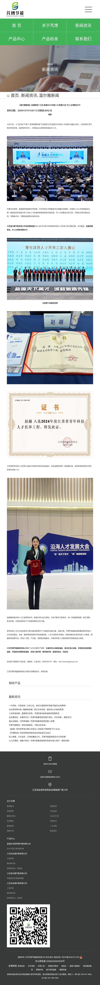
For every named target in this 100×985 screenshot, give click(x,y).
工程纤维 (10, 858)
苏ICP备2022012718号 (70, 957)
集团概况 (10, 806)
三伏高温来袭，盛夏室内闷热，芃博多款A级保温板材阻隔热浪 (34, 713)
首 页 (16, 25)
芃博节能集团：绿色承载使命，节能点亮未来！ (28, 725)
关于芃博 (50, 25)
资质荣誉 (10, 811)
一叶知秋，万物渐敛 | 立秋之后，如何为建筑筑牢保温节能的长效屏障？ (38, 705)
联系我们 (83, 38)
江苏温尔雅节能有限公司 (17, 873)
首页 (15, 95)
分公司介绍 (54, 816)
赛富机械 (63, 969)
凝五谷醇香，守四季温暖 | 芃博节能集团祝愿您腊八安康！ (32, 721)
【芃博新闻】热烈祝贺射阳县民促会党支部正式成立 (30, 732)
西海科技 (21, 966)
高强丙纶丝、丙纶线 (14, 868)
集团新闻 (10, 826)
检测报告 (10, 821)
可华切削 (31, 966)
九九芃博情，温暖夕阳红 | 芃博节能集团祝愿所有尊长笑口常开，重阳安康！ (40, 740)
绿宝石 (63, 966)
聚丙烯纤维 (11, 863)
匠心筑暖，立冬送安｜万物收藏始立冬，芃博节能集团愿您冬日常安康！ (38, 736)
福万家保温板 (51, 969)
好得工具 (41, 966)
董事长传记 (11, 816)
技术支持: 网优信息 (53, 957)
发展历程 (53, 806)
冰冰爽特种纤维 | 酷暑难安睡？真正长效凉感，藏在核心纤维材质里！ (37, 709)
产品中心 (17, 38)
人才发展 (53, 826)
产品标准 (50, 38)
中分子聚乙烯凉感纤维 (15, 848)
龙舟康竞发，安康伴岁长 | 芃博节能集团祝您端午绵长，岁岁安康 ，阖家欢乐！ (41, 717)
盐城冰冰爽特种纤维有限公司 (19, 843)
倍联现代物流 (53, 966)
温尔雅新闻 (49, 95)
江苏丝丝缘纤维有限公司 (17, 853)
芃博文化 (53, 821)
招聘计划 (10, 830)
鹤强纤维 (39, 969)
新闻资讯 (83, 25)
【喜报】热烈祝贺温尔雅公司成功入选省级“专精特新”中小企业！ (35, 729)
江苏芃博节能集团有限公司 (17, 648)
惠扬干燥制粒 (75, 966)
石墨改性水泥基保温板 (15, 878)
